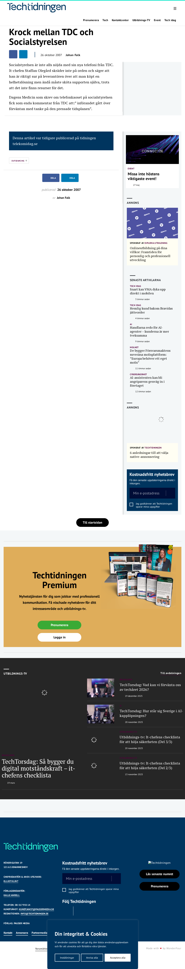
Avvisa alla (92, 957)
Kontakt (8, 932)
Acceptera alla (117, 957)
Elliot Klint (11, 881)
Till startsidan (92, 522)
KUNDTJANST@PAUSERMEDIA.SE (36, 909)
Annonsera (22, 932)
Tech (105, 20)
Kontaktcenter (120, 20)
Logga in (59, 637)
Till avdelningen (170, 673)
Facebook (66, 910)
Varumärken (42, 948)
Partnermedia (39, 932)
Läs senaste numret (159, 874)
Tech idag (170, 20)
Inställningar (67, 957)
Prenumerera (91, 20)
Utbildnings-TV (141, 20)
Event (157, 20)
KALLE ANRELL (12, 895)
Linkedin (79, 910)
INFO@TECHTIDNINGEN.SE (34, 913)
